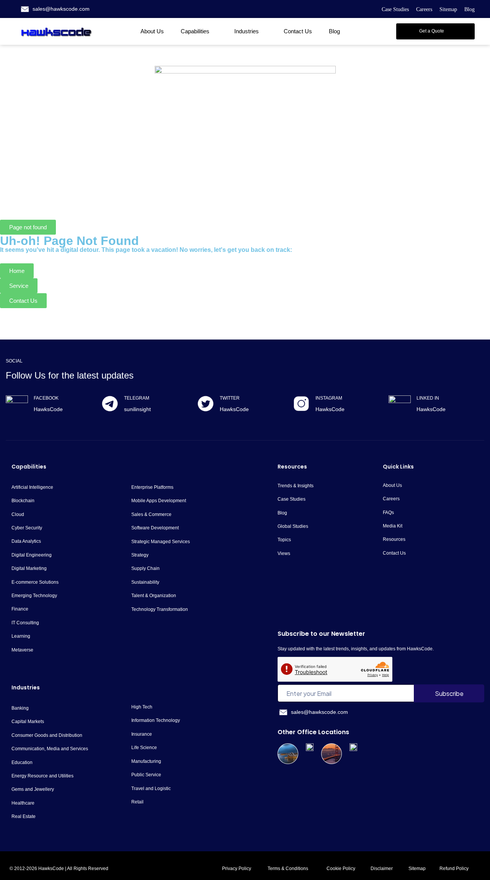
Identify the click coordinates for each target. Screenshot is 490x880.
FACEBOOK (46, 398)
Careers (424, 9)
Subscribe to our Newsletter (321, 633)
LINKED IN (427, 398)
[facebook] (17, 406)
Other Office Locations (313, 732)
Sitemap (448, 9)
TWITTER (230, 398)
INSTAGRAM (328, 398)
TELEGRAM (136, 398)
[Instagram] (301, 403)
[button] (435, 31)
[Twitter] (205, 403)
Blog (469, 9)
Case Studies (395, 9)
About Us (152, 31)
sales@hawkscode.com (61, 9)
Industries (246, 31)
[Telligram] (109, 403)
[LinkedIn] (400, 406)
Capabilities (195, 31)
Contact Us (298, 31)
